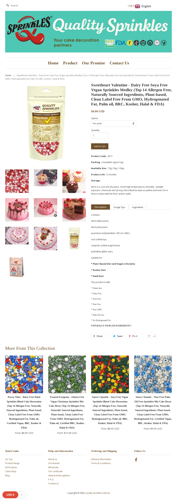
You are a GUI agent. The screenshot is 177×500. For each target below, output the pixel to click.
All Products (11, 467)
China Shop (10, 471)
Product (70, 63)
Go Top (9, 459)
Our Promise (93, 63)
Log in (131, 5)
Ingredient (137, 207)
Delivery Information (101, 459)
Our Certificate (55, 471)
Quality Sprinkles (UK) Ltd (98, 493)
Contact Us (119, 63)
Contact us (53, 483)
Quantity (95, 130)
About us (52, 459)
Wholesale (53, 467)
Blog (7, 475)
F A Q (50, 479)
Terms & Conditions (101, 463)
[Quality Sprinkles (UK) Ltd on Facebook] (136, 460)
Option (94, 118)
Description (100, 207)
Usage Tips (119, 207)
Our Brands (54, 463)
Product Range (12, 463)
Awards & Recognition (59, 475)
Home (53, 63)
